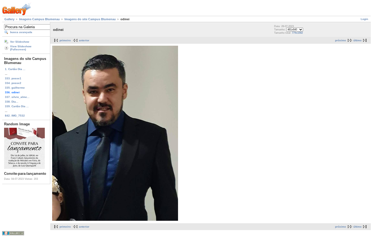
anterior (84, 40)
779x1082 (297, 32)
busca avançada (21, 32)
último (357, 40)
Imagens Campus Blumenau (39, 19)
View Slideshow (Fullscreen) (20, 48)
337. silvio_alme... (17, 96)
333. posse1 (13, 78)
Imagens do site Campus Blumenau (90, 19)
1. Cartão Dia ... (15, 69)
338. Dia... (11, 101)
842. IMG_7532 (15, 115)
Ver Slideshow (19, 41)
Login (364, 19)
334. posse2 (13, 83)
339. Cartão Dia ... (17, 106)
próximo (340, 40)
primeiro (65, 40)
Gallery (9, 19)
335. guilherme (15, 87)
